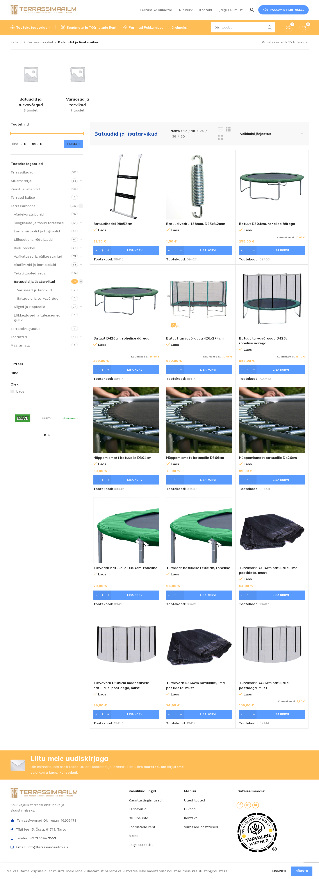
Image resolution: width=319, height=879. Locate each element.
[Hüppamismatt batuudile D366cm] (199, 420)
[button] (126, 250)
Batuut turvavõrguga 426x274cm (195, 338)
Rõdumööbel (24, 248)
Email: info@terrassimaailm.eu (42, 847)
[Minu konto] (251, 9)
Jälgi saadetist (141, 845)
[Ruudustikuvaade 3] (228, 129)
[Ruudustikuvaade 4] (220, 138)
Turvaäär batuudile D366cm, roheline (198, 568)
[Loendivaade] (220, 129)
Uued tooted (194, 800)
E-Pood (190, 809)
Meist (133, 836)
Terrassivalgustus (25, 329)
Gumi (47, 418)
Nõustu (302, 871)
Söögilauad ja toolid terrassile (39, 223)
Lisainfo (279, 871)
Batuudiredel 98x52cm (112, 223)
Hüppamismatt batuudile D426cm (268, 457)
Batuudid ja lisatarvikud (34, 281)
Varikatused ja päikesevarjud (38, 256)
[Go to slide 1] (45, 435)
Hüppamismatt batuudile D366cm (195, 457)
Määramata (20, 345)
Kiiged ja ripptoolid (29, 307)
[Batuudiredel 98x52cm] (126, 186)
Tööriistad (19, 337)
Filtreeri (73, 143)
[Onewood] (71, 418)
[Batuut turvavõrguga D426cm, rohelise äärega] (272, 301)
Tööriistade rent (142, 827)
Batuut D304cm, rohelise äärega (267, 223)
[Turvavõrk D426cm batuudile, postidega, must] (272, 645)
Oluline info (138, 818)
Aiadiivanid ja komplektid (35, 265)
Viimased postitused (201, 827)
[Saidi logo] (43, 9)
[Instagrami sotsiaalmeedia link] (247, 805)
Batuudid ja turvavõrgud (38, 298)
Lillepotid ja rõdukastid (33, 239)
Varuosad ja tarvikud (34, 290)
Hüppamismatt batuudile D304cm (122, 457)
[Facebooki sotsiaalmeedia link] (240, 805)
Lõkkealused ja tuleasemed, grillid (37, 317)
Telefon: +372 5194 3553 (36, 838)
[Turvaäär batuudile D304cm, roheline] (126, 530)
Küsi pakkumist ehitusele (283, 9)
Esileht (16, 42)
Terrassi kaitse (23, 197)
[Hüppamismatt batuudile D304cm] (126, 420)
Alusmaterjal (21, 181)
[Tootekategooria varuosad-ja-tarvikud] (77, 84)
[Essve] (23, 418)
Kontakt (190, 818)
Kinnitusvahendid (25, 189)
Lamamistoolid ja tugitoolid (37, 231)
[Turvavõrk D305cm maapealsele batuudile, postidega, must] (126, 645)
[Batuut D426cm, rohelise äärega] (126, 301)
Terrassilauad (22, 172)
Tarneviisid (138, 809)
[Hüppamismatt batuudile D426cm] (272, 420)
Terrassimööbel (40, 42)
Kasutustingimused (145, 800)
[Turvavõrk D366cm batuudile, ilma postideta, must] (199, 645)
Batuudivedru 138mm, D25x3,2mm (195, 223)
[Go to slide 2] (49, 435)
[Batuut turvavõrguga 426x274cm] (199, 301)
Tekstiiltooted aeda (30, 273)
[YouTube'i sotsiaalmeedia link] (255, 805)
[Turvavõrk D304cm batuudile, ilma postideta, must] (272, 530)
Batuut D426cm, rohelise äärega (121, 338)
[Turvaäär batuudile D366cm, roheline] (199, 530)
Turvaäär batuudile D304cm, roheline (125, 568)
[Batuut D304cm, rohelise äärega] (272, 186)
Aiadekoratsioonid (29, 214)
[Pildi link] (44, 793)
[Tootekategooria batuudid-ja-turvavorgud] (31, 84)
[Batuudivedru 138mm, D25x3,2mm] (199, 186)
